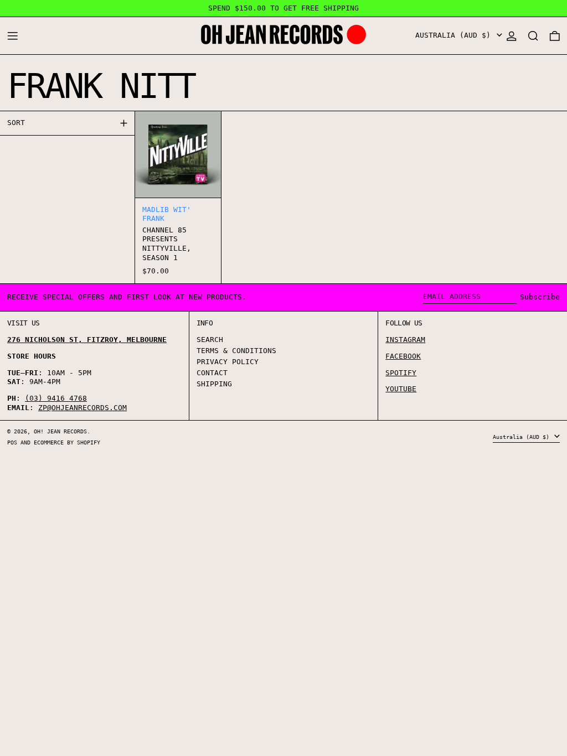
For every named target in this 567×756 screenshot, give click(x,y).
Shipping (214, 384)
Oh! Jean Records (60, 431)
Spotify (400, 373)
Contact (212, 373)
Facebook (403, 356)
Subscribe (540, 297)
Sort (16, 122)
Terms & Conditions (236, 350)
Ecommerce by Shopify (67, 442)
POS (12, 442)
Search (210, 339)
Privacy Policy (228, 362)
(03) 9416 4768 (56, 398)
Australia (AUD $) (455, 35)
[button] (533, 36)
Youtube (400, 389)
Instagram (405, 339)
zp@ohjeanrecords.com (82, 407)
